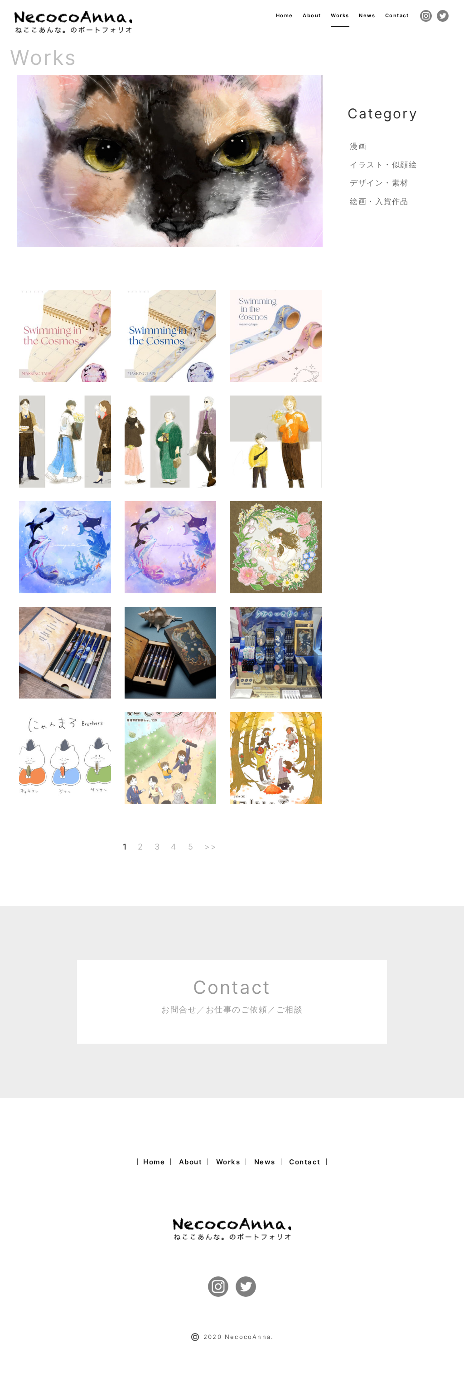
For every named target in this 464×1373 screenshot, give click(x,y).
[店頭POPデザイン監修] (276, 652)
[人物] (276, 441)
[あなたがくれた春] (276, 546)
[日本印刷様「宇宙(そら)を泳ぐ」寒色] (171, 335)
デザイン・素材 (379, 182)
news (367, 15)
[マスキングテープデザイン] (65, 546)
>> (210, 846)
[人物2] (171, 441)
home (284, 15)
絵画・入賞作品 (379, 201)
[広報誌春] (171, 757)
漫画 (358, 146)
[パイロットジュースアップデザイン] (65, 652)
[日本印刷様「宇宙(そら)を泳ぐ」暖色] (65, 335)
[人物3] (65, 441)
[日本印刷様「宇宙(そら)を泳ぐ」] (276, 335)
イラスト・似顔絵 (383, 164)
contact (397, 15)
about (312, 15)
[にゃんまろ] (65, 757)
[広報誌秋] (276, 757)
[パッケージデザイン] (171, 652)
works (340, 15)
